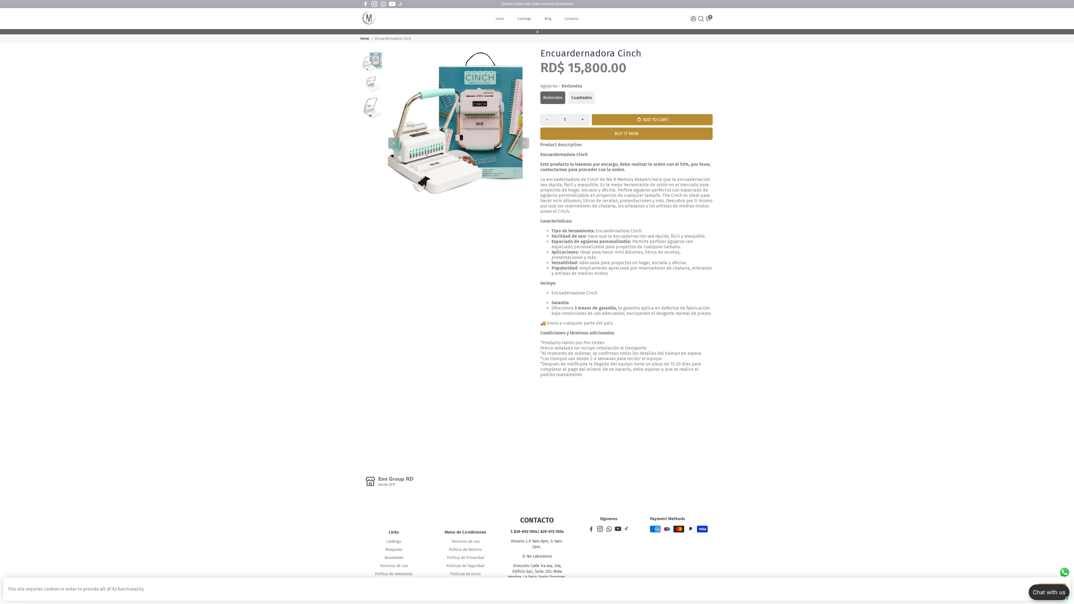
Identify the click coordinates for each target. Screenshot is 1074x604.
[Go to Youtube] (392, 4)
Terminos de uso (394, 565)
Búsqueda (393, 549)
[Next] (523, 143)
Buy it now (626, 133)
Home (364, 39)
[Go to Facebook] (365, 4)
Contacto (571, 19)
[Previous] (393, 143)
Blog (548, 19)
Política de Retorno (465, 549)
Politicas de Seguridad (465, 565)
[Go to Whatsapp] (383, 4)
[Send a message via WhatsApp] (1064, 572)
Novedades (394, 557)
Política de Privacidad (465, 557)
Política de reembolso (394, 574)
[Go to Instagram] (374, 4)
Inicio (500, 19)
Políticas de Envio (465, 574)
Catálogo (524, 19)
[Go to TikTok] (401, 4)
